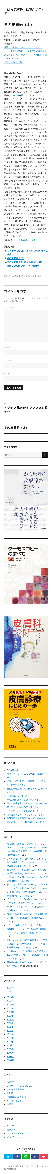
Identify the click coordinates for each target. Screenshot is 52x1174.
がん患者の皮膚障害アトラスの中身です (26, 799)
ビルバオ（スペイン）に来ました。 (24, 810)
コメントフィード (15, 1133)
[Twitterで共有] (8, 1156)
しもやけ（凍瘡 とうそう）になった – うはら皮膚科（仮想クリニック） (27, 862)
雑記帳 (10, 1104)
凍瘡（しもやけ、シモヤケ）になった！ (23, 47)
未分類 (10, 1093)
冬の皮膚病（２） (15, 258)
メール (7, 360)
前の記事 (14, 95)
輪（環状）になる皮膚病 (18, 869)
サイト (7, 373)
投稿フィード (13, 1129)
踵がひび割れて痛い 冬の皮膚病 (23, 265)
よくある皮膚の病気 (33, 276)
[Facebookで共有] (17, 1156)
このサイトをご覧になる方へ (20, 1085)
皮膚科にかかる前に (16, 1096)
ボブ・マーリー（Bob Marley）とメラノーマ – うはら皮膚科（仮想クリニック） (26, 907)
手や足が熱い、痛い (13, 62)
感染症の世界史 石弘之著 (19, 914)
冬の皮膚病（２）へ (28, 239)
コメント (8, 307)
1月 (10, 991)
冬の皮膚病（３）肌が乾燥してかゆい (25, 261)
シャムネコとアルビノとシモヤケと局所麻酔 (25, 51)
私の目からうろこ (15, 1100)
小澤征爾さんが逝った (17, 796)
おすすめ (11, 1082)
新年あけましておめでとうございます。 (26, 814)
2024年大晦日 (13, 770)
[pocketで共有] (43, 1156)
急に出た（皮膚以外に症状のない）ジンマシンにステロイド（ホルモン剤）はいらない (27, 847)
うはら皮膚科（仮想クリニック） (17, 1166)
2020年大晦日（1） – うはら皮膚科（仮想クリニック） (27, 918)
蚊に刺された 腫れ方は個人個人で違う (26, 951)
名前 (6, 347)
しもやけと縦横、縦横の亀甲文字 (23, 858)
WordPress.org (15, 1137)
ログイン (11, 1126)
